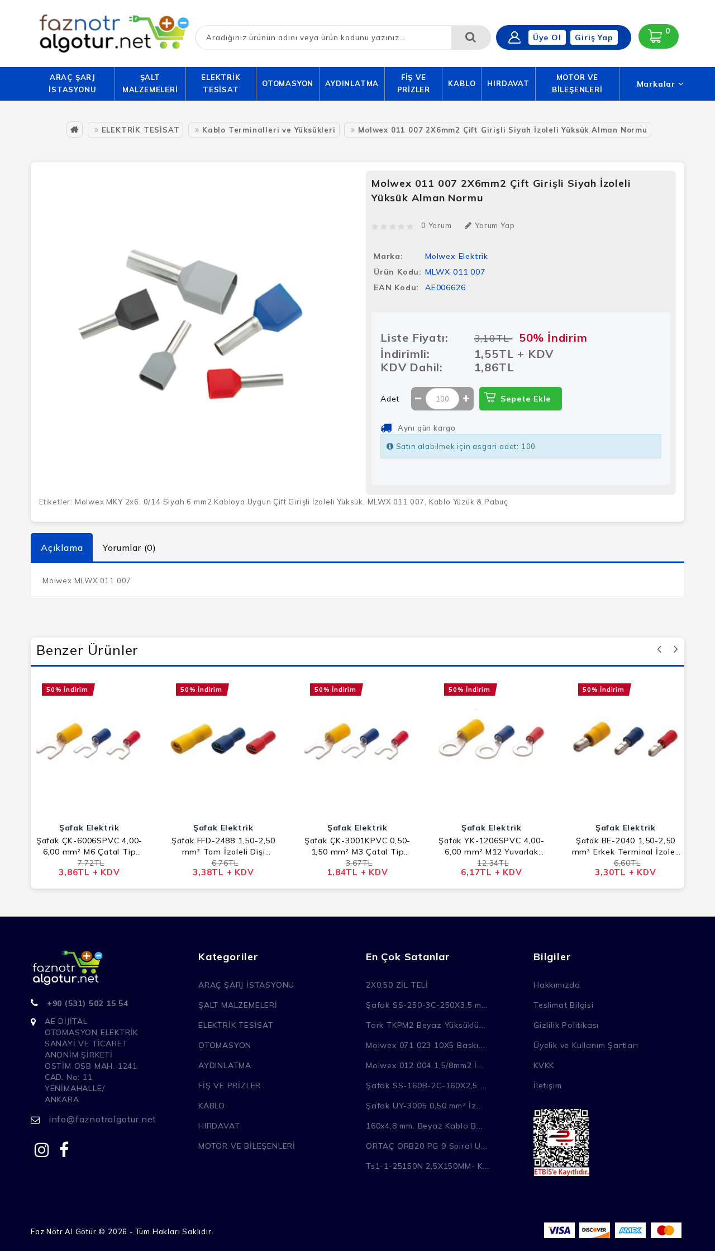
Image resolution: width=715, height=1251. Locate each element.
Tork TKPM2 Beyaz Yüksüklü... (425, 1025)
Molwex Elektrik (456, 256)
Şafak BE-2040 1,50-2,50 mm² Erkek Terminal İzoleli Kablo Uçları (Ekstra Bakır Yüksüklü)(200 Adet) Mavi (626, 846)
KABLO (461, 83)
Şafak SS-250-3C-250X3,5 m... (427, 1005)
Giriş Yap (594, 37)
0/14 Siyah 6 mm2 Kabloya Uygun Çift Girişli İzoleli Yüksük (253, 501)
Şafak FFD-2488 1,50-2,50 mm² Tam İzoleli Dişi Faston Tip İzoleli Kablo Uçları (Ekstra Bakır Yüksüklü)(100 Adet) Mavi (223, 846)
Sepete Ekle (525, 399)
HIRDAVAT (508, 83)
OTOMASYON (287, 83)
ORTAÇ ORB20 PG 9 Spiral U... (426, 1146)
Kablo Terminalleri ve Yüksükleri (269, 129)
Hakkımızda (556, 985)
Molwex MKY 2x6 (107, 501)
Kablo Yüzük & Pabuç (468, 501)
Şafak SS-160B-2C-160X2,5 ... (426, 1085)
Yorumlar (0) (129, 547)
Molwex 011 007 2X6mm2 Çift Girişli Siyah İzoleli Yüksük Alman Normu (502, 129)
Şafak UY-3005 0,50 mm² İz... (424, 1106)
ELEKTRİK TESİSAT (220, 83)
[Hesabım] (514, 37)
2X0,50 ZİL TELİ (397, 985)
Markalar (657, 84)
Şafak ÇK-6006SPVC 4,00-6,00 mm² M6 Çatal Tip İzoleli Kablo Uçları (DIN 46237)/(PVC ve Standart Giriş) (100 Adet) (89, 846)
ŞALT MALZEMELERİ (150, 83)
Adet (390, 399)
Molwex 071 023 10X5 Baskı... (425, 1045)
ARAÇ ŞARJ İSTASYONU (72, 83)
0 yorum (436, 225)
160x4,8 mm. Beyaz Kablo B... (424, 1126)
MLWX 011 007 (396, 501)
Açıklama (62, 547)
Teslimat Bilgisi (563, 1005)
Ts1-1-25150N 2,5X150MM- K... (427, 1166)
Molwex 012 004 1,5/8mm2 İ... (424, 1065)
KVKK (543, 1065)
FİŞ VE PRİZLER (414, 83)
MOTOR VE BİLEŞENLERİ (577, 83)
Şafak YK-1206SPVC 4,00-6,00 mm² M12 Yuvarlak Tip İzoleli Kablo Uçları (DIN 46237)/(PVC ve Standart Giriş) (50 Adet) (491, 846)
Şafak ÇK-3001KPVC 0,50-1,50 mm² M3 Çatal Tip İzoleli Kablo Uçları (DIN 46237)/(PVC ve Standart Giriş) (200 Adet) (357, 846)
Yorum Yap (494, 225)
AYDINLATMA (352, 83)
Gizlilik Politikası (566, 1025)
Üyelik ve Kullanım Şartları (585, 1045)
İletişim (547, 1085)
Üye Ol (547, 37)
